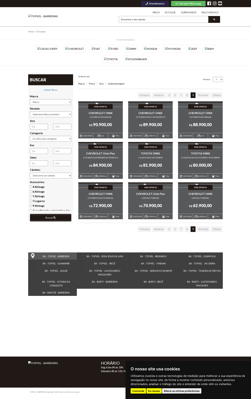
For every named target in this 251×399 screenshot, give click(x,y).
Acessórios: (37, 182)
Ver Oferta (100, 106)
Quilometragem (116, 83)
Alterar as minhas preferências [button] (182, 390)
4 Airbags (38, 186)
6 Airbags (38, 191)
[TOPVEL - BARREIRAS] (43, 16)
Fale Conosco (210, 12)
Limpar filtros (51, 89)
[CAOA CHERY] (47, 48)
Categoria (36, 133)
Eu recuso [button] (154, 390)
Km (32, 145)
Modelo (35, 108)
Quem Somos (188, 12)
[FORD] (113, 48)
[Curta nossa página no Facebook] (209, 3)
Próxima (203, 95)
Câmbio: (35, 169)
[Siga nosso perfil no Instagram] (215, 3)
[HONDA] (150, 48)
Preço (92, 83)
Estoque (170, 12)
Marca (34, 96)
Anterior (159, 95)
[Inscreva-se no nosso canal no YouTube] (220, 3)
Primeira (145, 95)
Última (217, 95)
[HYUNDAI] (173, 48)
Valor (33, 157)
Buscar (49, 217)
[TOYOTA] (111, 59)
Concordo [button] (138, 390)
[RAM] (209, 48)
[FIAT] (96, 48)
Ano (32, 120)
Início (156, 12)
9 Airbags (38, 205)
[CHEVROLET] (74, 48)
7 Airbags (38, 196)
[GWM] (131, 48)
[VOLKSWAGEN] (136, 59)
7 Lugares (38, 200)
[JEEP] (192, 48)
